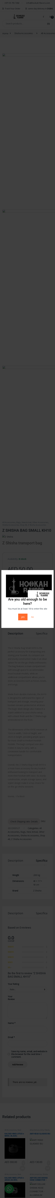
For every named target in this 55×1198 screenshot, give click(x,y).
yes (23, 616)
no (32, 616)
